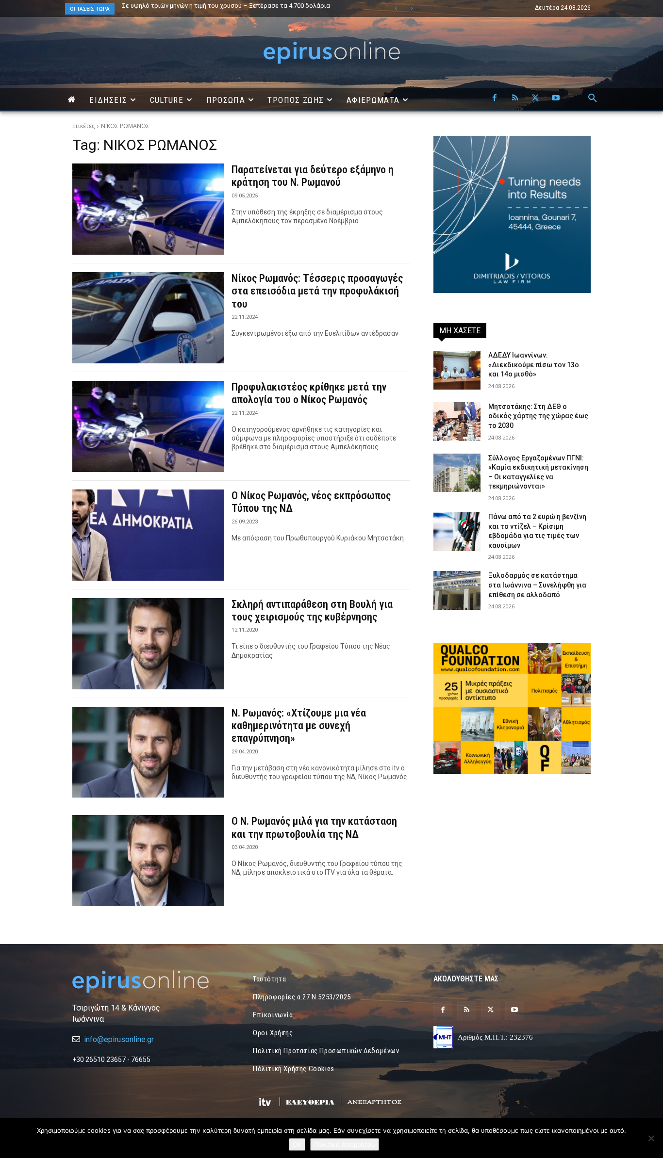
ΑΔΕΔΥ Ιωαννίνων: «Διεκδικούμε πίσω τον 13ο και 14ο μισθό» (533, 364)
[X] (535, 98)
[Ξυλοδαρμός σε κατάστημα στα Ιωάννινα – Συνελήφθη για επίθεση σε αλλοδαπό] (457, 590)
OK (297, 1144)
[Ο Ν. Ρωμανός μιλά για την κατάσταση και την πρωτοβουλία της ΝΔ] (148, 860)
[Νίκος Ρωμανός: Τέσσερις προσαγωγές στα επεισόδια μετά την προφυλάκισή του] (148, 317)
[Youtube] (556, 98)
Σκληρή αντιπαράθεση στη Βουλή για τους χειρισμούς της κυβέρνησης (312, 610)
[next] (411, 8)
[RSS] (515, 98)
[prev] (396, 8)
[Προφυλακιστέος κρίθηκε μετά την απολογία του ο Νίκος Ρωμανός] (148, 426)
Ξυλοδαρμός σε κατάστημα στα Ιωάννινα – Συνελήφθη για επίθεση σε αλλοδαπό (537, 584)
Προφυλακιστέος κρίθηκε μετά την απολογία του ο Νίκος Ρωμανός (309, 393)
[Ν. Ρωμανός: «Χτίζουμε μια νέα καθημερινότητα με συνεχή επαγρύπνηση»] (148, 752)
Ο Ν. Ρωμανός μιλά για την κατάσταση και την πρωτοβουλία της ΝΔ (314, 827)
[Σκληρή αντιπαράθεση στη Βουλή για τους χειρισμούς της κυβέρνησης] (148, 643)
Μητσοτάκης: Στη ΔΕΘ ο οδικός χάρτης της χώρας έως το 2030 (538, 416)
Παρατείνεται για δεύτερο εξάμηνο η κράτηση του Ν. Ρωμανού (313, 175)
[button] (592, 98)
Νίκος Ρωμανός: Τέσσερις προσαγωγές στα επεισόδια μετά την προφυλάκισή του (317, 291)
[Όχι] (651, 1138)
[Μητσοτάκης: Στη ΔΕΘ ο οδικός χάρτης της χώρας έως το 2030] (457, 421)
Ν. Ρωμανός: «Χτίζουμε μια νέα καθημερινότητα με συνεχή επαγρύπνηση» (299, 726)
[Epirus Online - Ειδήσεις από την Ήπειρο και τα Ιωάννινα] (151, 981)
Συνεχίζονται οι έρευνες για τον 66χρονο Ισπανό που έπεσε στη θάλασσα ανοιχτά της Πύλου (240, 9)
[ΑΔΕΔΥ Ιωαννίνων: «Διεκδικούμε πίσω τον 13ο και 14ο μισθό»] (457, 370)
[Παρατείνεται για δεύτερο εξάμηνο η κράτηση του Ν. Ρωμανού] (148, 209)
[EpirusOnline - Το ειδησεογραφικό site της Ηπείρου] (331, 52)
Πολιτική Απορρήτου (344, 1144)
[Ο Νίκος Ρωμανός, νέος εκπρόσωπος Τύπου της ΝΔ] (148, 535)
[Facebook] (494, 98)
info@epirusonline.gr (119, 1039)
